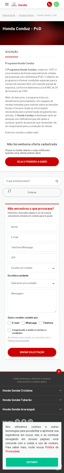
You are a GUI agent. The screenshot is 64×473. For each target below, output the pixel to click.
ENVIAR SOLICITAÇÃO (32, 352)
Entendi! (32, 462)
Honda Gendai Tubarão (17, 400)
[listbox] (32, 283)
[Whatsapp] (56, 4)
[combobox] (32, 268)
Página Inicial (9, 15)
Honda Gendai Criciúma (17, 390)
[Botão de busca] (57, 181)
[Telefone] (49, 4)
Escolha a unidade (18, 275)
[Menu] (7, 4)
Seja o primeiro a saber (32, 161)
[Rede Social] (17, 421)
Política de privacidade (18, 340)
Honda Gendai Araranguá (19, 409)
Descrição (11, 52)
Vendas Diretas (26, 15)
